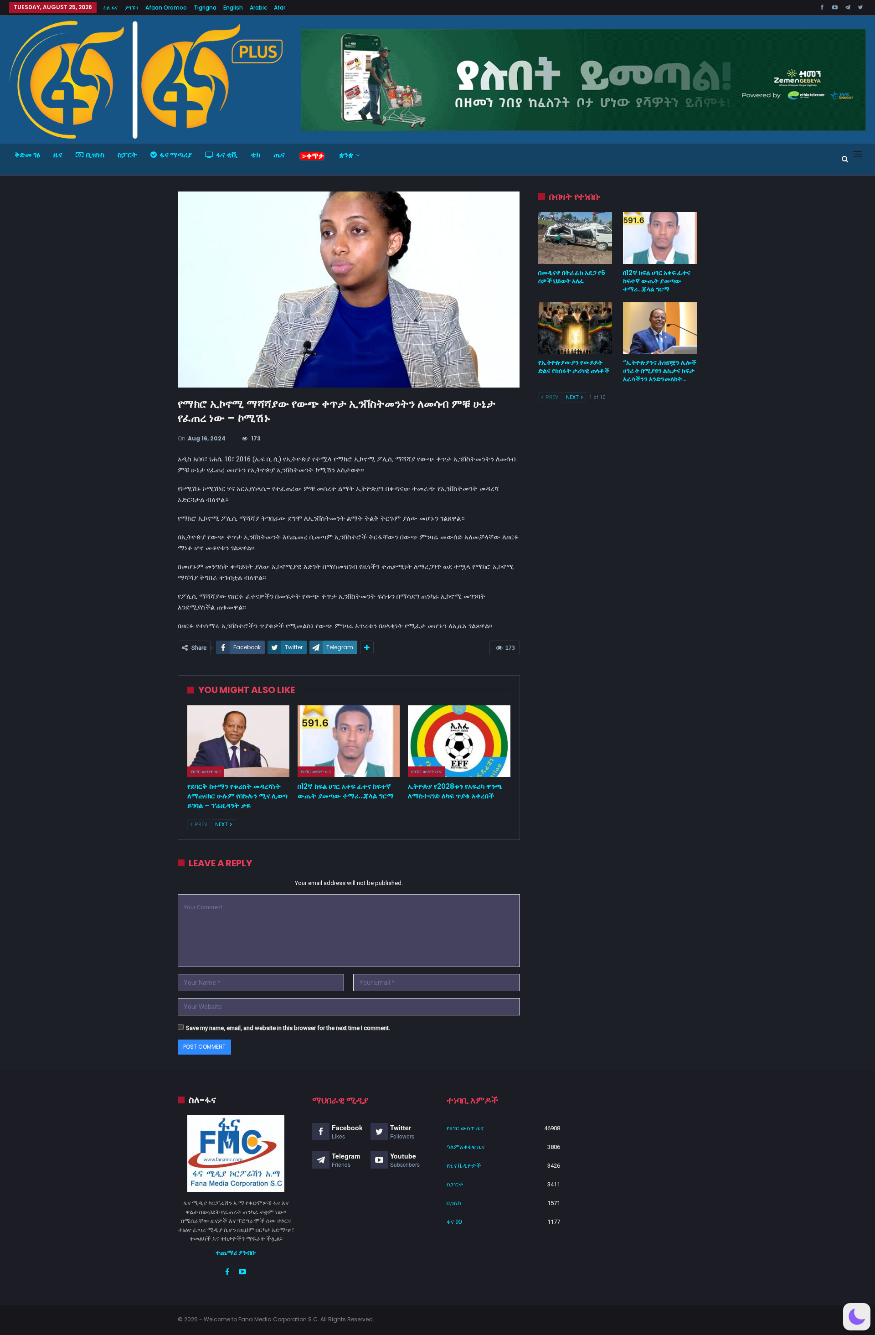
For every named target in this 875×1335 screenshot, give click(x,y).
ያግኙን (132, 7)
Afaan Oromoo (166, 7)
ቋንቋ (346, 155)
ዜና (57, 155)
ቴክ (255, 155)
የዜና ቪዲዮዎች (464, 1165)
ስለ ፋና (110, 7)
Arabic (258, 7)
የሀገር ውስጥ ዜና (205, 771)
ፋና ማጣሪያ (176, 155)
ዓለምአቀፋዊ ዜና (465, 1147)
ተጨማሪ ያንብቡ (236, 1252)
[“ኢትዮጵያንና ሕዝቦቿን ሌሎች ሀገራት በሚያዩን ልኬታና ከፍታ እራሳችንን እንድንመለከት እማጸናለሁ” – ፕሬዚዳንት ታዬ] (660, 328)
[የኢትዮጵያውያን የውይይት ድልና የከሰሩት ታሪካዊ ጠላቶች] (575, 328)
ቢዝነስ (95, 155)
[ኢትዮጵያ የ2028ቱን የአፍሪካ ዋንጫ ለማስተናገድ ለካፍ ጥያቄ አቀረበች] (459, 741)
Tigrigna (205, 7)
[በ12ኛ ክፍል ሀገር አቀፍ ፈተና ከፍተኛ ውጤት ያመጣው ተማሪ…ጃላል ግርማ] (349, 741)
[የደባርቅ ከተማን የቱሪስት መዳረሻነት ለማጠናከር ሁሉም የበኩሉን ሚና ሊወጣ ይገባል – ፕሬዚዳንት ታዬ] (238, 741)
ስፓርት (127, 155)
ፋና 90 (454, 1221)
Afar (279, 7)
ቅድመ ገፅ (27, 155)
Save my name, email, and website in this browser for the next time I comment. (288, 1028)
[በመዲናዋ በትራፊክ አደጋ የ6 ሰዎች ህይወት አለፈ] (575, 238)
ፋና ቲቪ (226, 155)
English (233, 7)
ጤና (279, 155)
